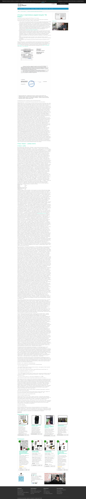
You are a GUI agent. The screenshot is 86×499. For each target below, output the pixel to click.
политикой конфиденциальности (52, 1)
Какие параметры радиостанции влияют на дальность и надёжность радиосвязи (49, 426)
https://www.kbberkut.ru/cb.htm (41, 213)
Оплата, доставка (45, 8)
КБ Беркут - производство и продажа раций (36, 426)
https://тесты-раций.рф (46, 45)
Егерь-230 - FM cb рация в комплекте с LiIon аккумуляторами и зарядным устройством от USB (42, 453)
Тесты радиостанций (47, 492)
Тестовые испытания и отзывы (35, 492)
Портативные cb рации (26, 8)
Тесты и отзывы (23, 11)
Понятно (43, 2)
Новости (45, 489)
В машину (32, 8)
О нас (52, 8)
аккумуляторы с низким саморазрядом (31, 29)
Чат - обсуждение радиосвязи (48, 493)
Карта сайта (32, 493)
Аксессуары (40, 8)
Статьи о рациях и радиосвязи (61, 489)
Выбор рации (21, 8)
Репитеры (36, 8)
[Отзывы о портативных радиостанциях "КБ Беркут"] (60, 16)
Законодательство (59, 493)
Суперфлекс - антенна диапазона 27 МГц (55, 451)
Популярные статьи (22, 414)
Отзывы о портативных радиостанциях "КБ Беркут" (35, 11)
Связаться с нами (33, 489)
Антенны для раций (22, 425)
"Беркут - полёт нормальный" (24, 46)
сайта (24, 146)
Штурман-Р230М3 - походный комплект (28, 451)
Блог (49, 8)
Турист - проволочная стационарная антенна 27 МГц (68, 452)
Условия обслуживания (20, 494)
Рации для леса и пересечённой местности (62, 426)
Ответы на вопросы (60, 492)
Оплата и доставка (20, 489)
